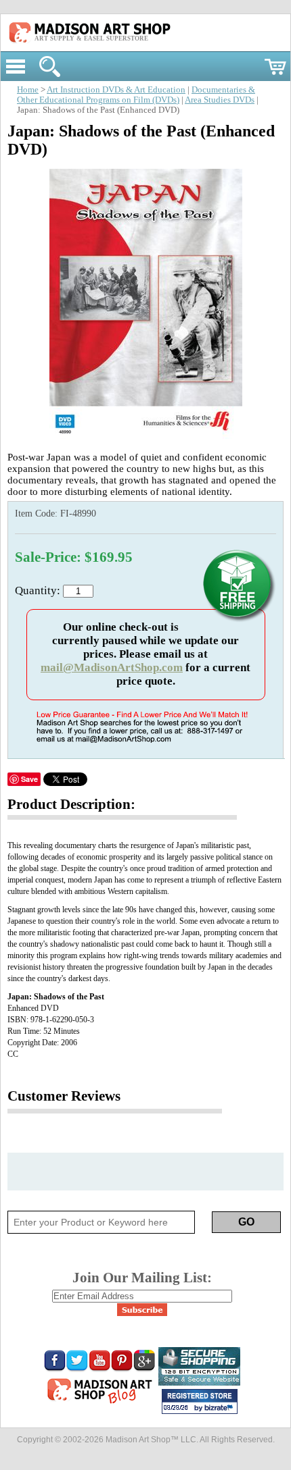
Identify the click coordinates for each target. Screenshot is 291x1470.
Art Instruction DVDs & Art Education (116, 90)
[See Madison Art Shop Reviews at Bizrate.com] (200, 1401)
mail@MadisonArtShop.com (112, 667)
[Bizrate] (221, 1408)
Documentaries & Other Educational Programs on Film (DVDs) (136, 95)
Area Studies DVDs (219, 100)
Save (29, 779)
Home (28, 90)
